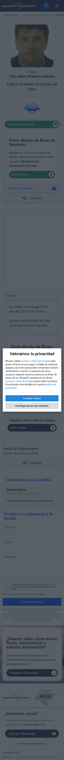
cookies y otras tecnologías (35, 361)
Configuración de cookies (32, 405)
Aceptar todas (32, 398)
